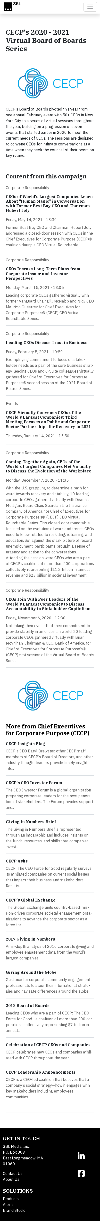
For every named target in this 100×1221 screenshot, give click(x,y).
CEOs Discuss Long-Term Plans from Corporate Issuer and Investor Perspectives (43, 273)
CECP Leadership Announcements (40, 1072)
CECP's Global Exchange (31, 900)
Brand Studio (14, 1210)
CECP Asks (17, 861)
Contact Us (13, 1173)
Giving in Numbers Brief (31, 821)
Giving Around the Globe (31, 972)
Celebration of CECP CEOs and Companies (48, 1044)
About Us (11, 1179)
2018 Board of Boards (28, 1005)
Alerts (8, 1204)
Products (11, 1198)
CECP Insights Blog (25, 743)
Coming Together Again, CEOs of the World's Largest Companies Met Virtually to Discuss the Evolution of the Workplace (48, 466)
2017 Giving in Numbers (30, 939)
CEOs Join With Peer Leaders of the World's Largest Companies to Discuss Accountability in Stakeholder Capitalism (48, 604)
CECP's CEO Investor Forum (34, 782)
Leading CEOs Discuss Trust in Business (46, 342)
